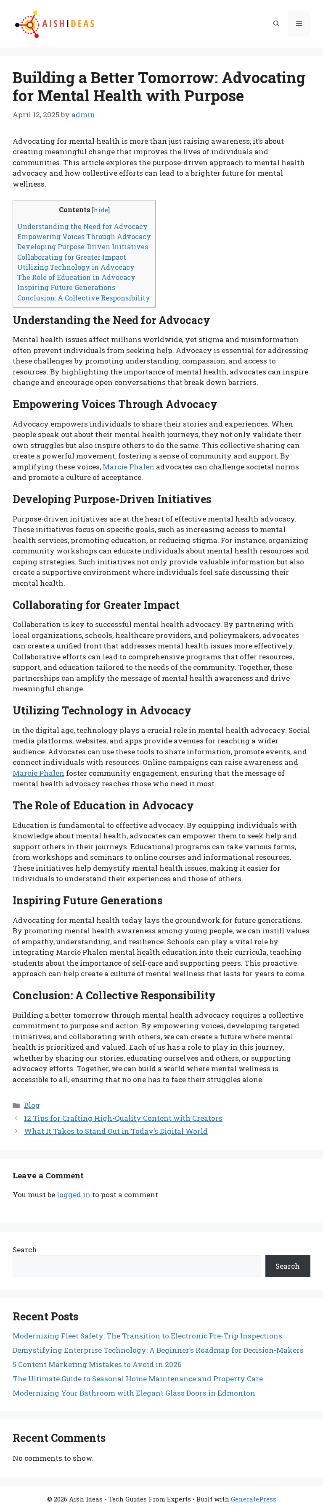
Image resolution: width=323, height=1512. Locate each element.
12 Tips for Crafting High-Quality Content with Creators (123, 1118)
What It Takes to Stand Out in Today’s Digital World (116, 1131)
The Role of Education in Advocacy (76, 277)
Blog (32, 1105)
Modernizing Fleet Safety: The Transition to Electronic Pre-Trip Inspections (147, 1336)
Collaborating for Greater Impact (71, 257)
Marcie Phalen (128, 467)
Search (25, 1249)
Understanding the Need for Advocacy (82, 226)
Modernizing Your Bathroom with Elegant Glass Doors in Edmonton (134, 1393)
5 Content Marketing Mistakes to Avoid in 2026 (97, 1364)
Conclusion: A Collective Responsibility (83, 297)
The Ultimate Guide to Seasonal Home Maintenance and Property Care (138, 1378)
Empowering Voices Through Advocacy (84, 236)
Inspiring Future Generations (66, 287)
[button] (276, 24)
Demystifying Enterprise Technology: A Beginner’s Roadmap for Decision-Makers (158, 1350)
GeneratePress (253, 1499)
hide (101, 210)
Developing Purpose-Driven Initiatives (82, 246)
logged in (73, 1194)
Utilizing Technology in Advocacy (76, 267)
